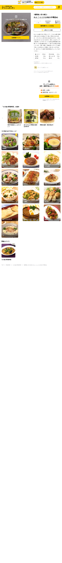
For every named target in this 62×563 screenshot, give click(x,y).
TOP (3, 265)
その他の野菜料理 (17, 265)
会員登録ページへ (16, 37)
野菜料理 (8, 265)
